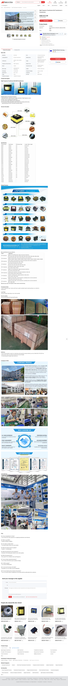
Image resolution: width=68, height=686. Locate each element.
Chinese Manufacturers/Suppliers (21, 678)
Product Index (52, 678)
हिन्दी (48, 679)
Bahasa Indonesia (63, 679)
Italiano (29, 679)
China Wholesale (29, 678)
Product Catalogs (16, 647)
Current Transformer (4, 653)
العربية (40, 679)
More (2, 674)
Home (2, 7)
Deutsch (32, 679)
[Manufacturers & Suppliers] (7, 2)
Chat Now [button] (61, 20)
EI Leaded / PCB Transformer (6, 651)
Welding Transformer (37, 653)
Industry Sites (41, 678)
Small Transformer (36, 672)
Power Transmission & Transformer (17, 7)
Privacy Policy (50, 681)
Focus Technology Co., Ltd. (27, 681)
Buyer (44, 5)
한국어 (43, 679)
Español (12, 679)
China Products (13, 678)
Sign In (41, 45)
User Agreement (40, 681)
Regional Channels (46, 678)
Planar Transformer (21, 653)
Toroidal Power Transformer (38, 650)
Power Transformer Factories (7, 670)
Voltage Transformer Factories (32, 670)
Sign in (66, 2)
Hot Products (8, 678)
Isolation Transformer (49, 664)
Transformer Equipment (55, 670)
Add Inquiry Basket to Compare (19, 39)
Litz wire (51, 653)
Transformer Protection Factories (19, 670)
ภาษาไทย (51, 679)
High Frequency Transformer (5, 650)
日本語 (46, 679)
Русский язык (25, 679)
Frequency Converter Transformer (38, 664)
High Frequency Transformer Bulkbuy (47, 672)
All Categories (4, 5)
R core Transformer (53, 650)
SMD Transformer (20, 650)
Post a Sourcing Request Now (31, 596)
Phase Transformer (5, 672)
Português (16, 679)
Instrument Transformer (6, 664)
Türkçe (55, 679)
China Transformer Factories (44, 670)
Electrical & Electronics (7, 7)
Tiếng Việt (58, 679)
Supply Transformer (27, 672)
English (9, 679)
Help (48, 5)
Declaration (45, 681)
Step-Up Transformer (59, 664)
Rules (66, 5)
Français (20, 679)
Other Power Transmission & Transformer (24, 664)
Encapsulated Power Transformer (23, 651)
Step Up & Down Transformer (39, 651)
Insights (61, 678)
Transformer (24, 7)
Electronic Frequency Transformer (16, 672)
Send (10, 596)
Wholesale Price (35, 678)
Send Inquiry (46, 20)
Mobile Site (57, 678)
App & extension (54, 5)
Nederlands (36, 679)
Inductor (13, 664)
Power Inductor (53, 651)
